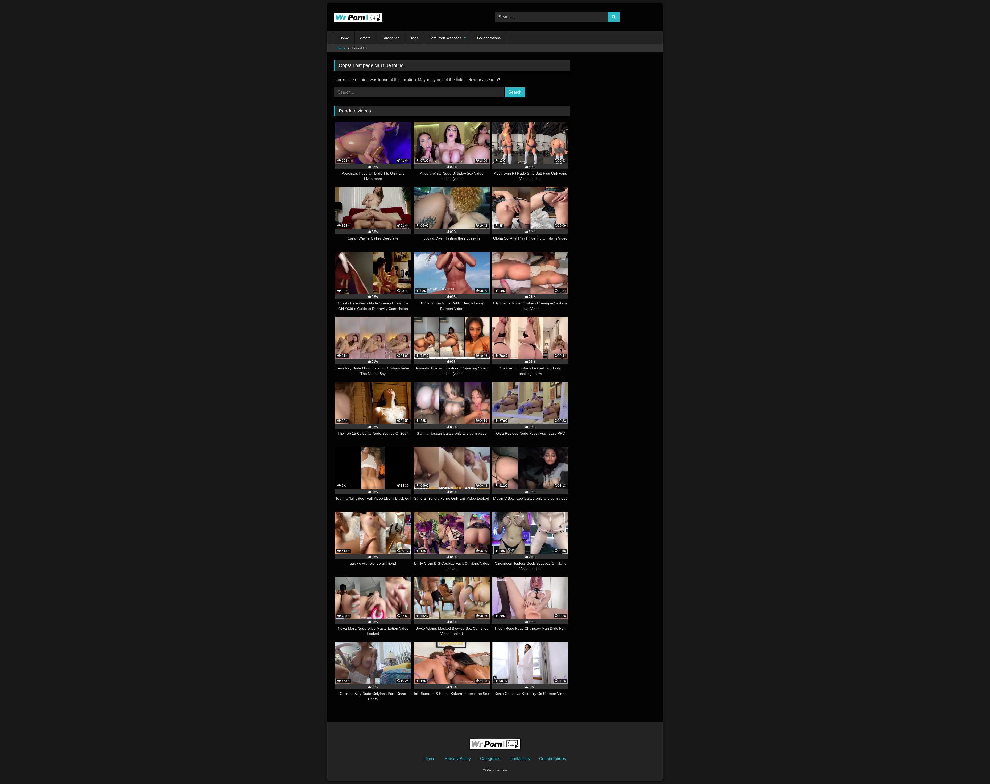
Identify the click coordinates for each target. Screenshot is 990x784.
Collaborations (489, 38)
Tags (414, 38)
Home (344, 38)
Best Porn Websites (445, 38)
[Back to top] (974, 769)
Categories (390, 38)
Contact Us (519, 758)
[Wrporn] (358, 17)
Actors (365, 38)
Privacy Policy (458, 758)
